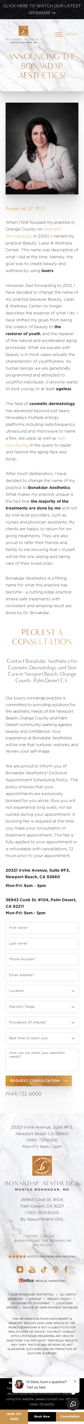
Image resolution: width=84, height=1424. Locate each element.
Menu (72, 34)
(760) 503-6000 (42, 1213)
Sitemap (35, 1299)
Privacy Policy (59, 1299)
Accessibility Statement (30, 1303)
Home (32, 1236)
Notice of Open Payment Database (50, 1307)
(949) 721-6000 (23, 1093)
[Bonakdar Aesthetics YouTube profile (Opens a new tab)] (32, 1269)
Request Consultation (35, 1081)
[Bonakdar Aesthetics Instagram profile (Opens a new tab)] (20, 1269)
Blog (49, 1236)
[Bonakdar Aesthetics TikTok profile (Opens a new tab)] (44, 1269)
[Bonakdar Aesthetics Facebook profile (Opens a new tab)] (66, 1269)
